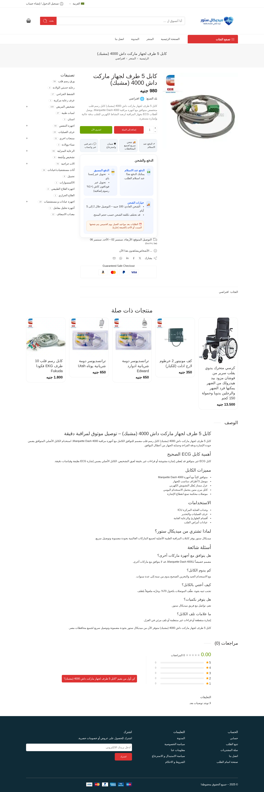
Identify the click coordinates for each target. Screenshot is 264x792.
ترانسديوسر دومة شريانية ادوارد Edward (135, 366)
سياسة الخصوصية (175, 744)
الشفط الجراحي (63, 94)
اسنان (69, 119)
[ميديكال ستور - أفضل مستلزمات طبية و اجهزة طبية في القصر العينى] (216, 21)
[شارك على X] (140, 258)
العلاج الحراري (65, 195)
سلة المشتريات (229, 750)
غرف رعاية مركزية (62, 100)
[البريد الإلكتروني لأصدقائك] (114, 258)
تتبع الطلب (232, 744)
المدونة (135, 39)
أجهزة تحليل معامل (62, 207)
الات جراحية (66, 163)
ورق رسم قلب (64, 81)
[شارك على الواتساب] (120, 258)
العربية (76, 3)
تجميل (69, 176)
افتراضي (120, 58)
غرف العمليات (64, 132)
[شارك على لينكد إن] (127, 258)
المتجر (150, 39)
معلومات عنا (178, 750)
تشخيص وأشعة (64, 157)
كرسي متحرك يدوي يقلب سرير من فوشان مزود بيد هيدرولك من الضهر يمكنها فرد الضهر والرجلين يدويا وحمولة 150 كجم (218, 383)
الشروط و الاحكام (175, 762)
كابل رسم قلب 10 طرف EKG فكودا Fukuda (49, 366)
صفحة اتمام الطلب (227, 762)
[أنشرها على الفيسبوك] (133, 258)
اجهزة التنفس (64, 125)
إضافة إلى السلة (129, 129)
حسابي (234, 738)
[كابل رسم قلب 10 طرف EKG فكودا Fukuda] (45, 337)
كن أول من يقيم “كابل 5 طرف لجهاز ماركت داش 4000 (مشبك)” (99, 678)
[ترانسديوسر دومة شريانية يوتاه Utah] (88, 337)
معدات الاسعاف (63, 214)
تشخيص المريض (62, 106)
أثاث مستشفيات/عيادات (59, 170)
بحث (51, 20)
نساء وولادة (66, 144)
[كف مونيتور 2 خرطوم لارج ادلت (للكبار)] (175, 337)
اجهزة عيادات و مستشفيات (57, 201)
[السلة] (28, 20)
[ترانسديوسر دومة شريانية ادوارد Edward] (132, 337)
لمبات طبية (66, 113)
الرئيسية (144, 58)
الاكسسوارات (65, 182)
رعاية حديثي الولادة (62, 87)
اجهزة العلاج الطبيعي (61, 188)
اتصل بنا (119, 39)
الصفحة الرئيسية (170, 39)
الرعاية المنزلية (64, 150)
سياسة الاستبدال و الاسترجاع (168, 756)
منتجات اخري (65, 138)
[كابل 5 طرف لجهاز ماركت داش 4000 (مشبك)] (200, 110)
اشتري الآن (96, 129)
